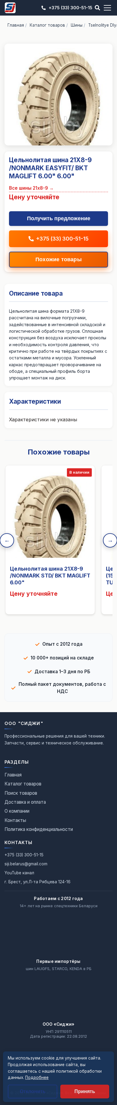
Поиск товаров (20, 793)
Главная (16, 25)
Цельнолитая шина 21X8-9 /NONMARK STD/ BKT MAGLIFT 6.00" (50, 576)
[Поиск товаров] (97, 8)
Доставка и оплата (25, 802)
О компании (16, 811)
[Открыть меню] (107, 8)
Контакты (15, 820)
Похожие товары (58, 259)
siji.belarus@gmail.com (25, 863)
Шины (76, 25)
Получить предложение (58, 218)
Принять (84, 1091)
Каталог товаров (47, 25)
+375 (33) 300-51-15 (70, 7)
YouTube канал (19, 872)
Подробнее (37, 1077)
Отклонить (33, 1091)
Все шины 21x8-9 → (31, 188)
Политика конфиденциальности (38, 829)
